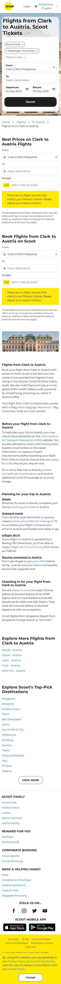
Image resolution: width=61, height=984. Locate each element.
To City (25, 939)
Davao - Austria (11, 655)
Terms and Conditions (40, 961)
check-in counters (24, 590)
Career (6, 812)
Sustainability (11, 823)
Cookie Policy (16, 969)
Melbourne (9, 734)
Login (27, 6)
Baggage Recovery (14, 895)
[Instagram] (24, 911)
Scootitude (9, 802)
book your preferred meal (29, 521)
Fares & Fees (10, 890)
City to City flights (41, 939)
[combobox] (30, 157)
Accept (30, 977)
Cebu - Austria (11, 660)
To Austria (38, 122)
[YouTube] (45, 911)
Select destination (18, 80)
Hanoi (6, 724)
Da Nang (7, 740)
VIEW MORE (30, 780)
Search (30, 101)
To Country (13, 939)
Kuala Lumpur (11, 708)
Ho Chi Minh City (13, 729)
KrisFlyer (7, 836)
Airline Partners (12, 818)
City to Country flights (16, 943)
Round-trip (13, 44)
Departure (12, 87)
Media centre (10, 807)
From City (30, 947)
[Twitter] (34, 911)
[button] (22, 50)
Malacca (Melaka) (13, 755)
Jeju (4, 760)
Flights (21, 122)
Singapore (8, 698)
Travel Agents (11, 856)
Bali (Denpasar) (11, 719)
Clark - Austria (11, 665)
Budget (6, 178)
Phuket (7, 765)
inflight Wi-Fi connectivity (27, 547)
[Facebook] (14, 911)
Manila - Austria (12, 650)
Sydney (7, 745)
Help (5, 874)
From (9, 65)
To (7, 76)
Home (6, 122)
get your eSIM (36, 561)
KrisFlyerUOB (10, 842)
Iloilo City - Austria (13, 670)
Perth (5, 714)
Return (37, 87)
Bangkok (8, 703)
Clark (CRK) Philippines (21, 69)
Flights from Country (42, 943)
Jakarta (6, 771)
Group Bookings (12, 861)
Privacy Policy (16, 961)
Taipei (6, 750)
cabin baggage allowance (34, 407)
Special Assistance (14, 885)
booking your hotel (23, 507)
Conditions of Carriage (16, 880)
